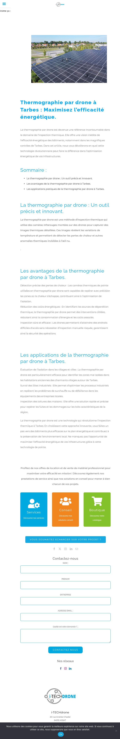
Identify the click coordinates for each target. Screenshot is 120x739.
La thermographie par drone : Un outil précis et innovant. (59, 178)
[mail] (76, 549)
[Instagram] (65, 668)
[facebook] (54, 549)
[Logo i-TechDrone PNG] (60, 689)
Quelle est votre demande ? (65, 627)
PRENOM (65, 579)
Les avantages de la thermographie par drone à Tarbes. (59, 183)
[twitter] (60, 549)
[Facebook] (61, 668)
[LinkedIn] (70, 668)
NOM (65, 563)
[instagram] (65, 549)
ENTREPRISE (65, 595)
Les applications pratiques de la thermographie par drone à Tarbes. (65, 188)
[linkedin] (71, 549)
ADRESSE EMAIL (65, 611)
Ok (60, 734)
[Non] (116, 730)
